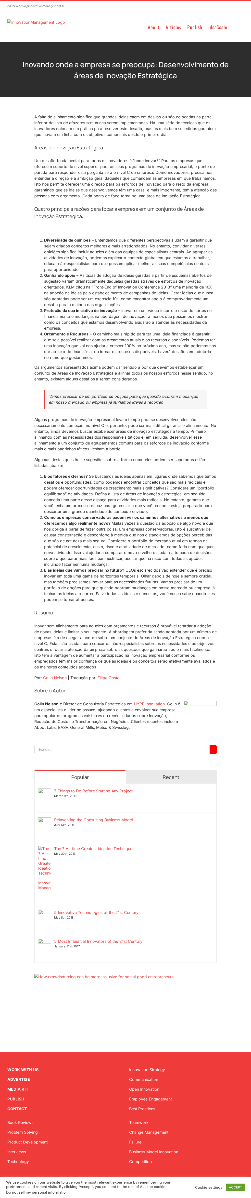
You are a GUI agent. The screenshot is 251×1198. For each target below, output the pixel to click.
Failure (135, 1142)
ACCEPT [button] (235, 1187)
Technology (18, 1161)
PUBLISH (15, 1099)
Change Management (148, 1132)
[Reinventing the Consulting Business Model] (44, 820)
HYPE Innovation (149, 703)
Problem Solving (22, 1132)
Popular (80, 777)
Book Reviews (20, 1122)
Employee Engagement (150, 1099)
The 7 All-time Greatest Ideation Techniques (94, 848)
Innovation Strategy (147, 1069)
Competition (140, 1161)
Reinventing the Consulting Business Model (93, 819)
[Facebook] (44, 1003)
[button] (235, 27)
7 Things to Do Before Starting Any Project (93, 790)
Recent (171, 777)
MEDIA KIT (17, 1089)
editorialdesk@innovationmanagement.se (36, 6)
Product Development (27, 1142)
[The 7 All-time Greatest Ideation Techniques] (44, 849)
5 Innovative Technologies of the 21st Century (96, 912)
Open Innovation (144, 1089)
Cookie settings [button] (208, 1187)
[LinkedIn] (52, 1003)
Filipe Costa (108, 677)
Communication (143, 1079)
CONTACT (17, 1108)
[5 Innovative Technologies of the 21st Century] (44, 912)
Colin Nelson (55, 677)
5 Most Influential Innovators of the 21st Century (98, 941)
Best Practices (142, 1108)
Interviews (16, 1151)
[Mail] (60, 1003)
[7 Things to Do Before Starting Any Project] (44, 791)
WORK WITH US (22, 1069)
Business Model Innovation (153, 1151)
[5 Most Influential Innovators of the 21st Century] (44, 941)
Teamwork (139, 1122)
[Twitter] (36, 1003)
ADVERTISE (18, 1079)
